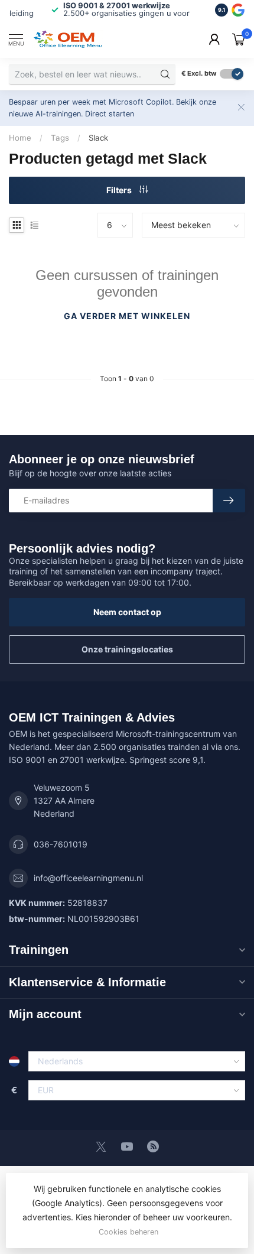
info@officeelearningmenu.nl (88, 878)
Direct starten (109, 113)
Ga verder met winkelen (127, 316)
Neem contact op (127, 612)
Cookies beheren (128, 1231)
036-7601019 (60, 844)
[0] (238, 39)
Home (20, 137)
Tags (60, 137)
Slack (98, 137)
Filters (119, 190)
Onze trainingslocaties (127, 649)
